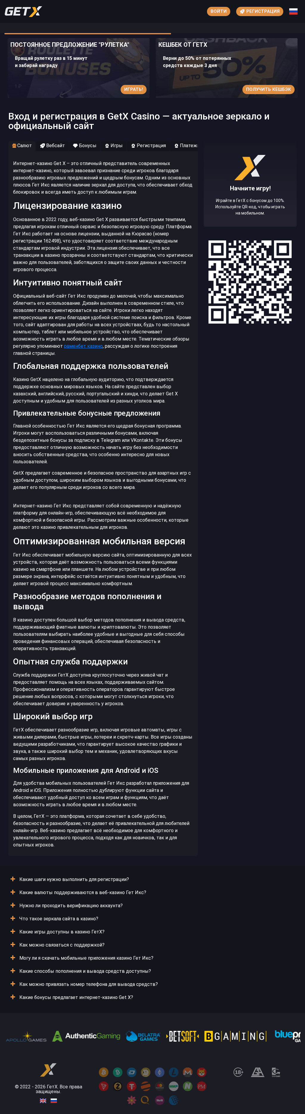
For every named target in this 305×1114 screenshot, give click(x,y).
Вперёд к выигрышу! (250, 202)
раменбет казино (83, 346)
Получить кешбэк (268, 89)
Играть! (133, 89)
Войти (219, 11)
